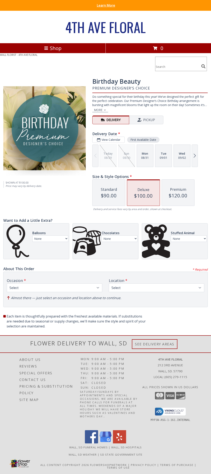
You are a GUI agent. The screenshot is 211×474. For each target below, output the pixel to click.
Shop (55, 48)
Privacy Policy (143, 465)
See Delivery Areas (154, 344)
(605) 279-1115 (175, 377)
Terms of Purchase (176, 465)
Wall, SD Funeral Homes (88, 447)
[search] (203, 66)
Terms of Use (118, 467)
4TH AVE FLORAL (105, 27)
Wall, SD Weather (83, 454)
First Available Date (143, 140)
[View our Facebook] (91, 442)
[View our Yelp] (119, 442)
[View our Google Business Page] (105, 442)
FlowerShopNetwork (108, 465)
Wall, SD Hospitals (126, 447)
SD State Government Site (121, 454)
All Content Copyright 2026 (64, 465)
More (98, 110)
